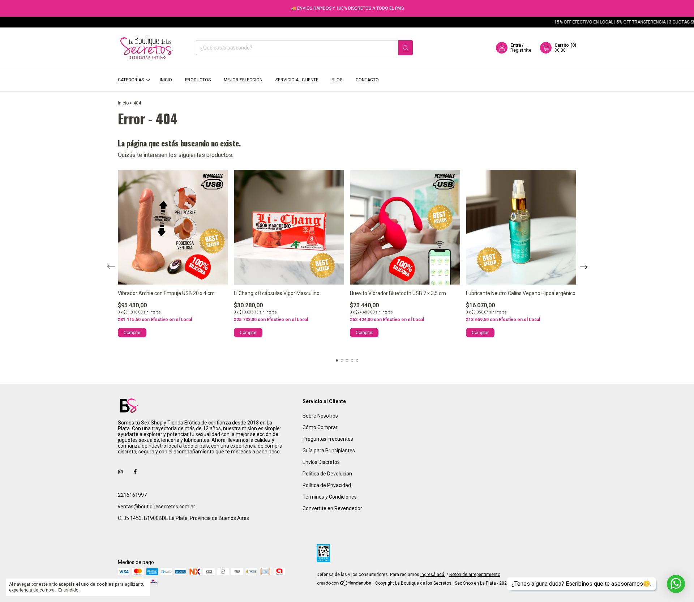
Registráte (520, 50)
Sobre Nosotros (320, 416)
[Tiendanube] (345, 585)
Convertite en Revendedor (332, 508)
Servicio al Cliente (296, 79)
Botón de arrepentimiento (474, 574)
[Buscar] (405, 47)
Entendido (68, 590)
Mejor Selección (243, 79)
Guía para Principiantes (329, 450)
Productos (198, 79)
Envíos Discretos (321, 462)
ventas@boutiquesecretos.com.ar (156, 506)
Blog (337, 79)
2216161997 (132, 495)
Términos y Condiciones (330, 497)
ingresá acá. (432, 574)
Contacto (367, 79)
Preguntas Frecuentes (328, 439)
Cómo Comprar (320, 427)
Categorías (131, 79)
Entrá (515, 45)
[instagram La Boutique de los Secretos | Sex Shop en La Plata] (120, 472)
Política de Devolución (327, 474)
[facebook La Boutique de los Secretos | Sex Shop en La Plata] (135, 472)
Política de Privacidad (327, 485)
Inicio (166, 79)
